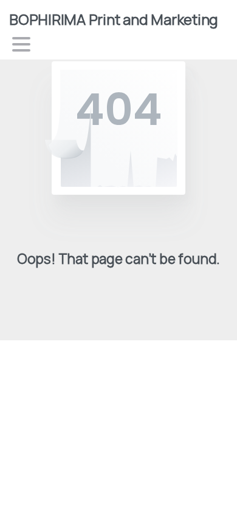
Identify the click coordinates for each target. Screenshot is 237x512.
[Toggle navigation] (21, 44)
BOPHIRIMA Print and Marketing (113, 19)
